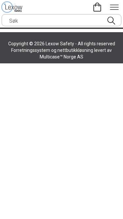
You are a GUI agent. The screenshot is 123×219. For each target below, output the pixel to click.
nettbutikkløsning (75, 50)
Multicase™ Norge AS (61, 56)
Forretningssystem (30, 50)
